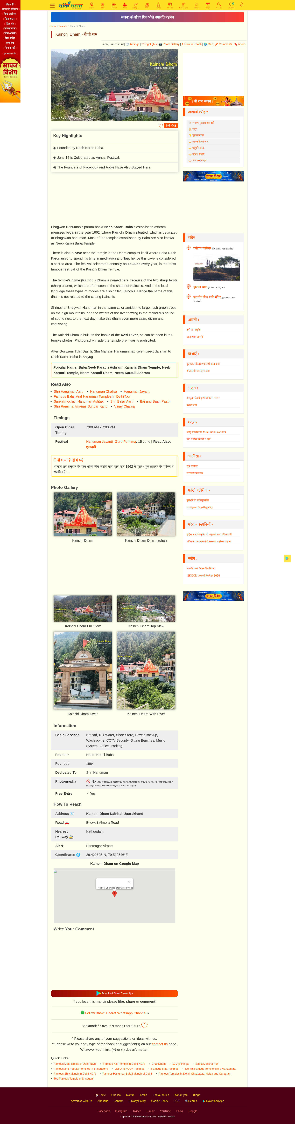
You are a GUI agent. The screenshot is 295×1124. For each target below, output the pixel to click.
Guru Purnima (125, 441)
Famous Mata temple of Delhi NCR (75, 1063)
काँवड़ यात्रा (198, 154)
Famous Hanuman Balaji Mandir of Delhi (127, 1073)
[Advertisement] (114, 199)
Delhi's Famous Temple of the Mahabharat (210, 1068)
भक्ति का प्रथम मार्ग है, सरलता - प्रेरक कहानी (209, 541)
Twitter (137, 1111)
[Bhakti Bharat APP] (287, 558)
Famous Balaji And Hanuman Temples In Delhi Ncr (92, 396)
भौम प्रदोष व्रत (199, 160)
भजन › (193, 387)
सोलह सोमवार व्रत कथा (198, 370)
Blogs (196, 1095)
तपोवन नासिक (202, 248)
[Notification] (241, 4)
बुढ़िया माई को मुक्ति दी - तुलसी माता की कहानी (209, 534)
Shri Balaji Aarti (121, 401)
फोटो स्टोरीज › (199, 490)
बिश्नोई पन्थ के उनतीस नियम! (201, 568)
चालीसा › (194, 456)
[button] (114, 894)
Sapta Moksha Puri (207, 1063)
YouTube (165, 1111)
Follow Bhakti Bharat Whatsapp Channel (115, 1013)
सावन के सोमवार (200, 141)
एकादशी (91, 447)
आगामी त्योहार (198, 112)
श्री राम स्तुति (193, 329)
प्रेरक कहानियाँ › (200, 524)
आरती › (193, 319)
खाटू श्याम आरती (195, 336)
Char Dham (159, 1063)
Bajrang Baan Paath (155, 401)
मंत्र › (192, 422)
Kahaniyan (181, 1095)
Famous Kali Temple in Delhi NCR (124, 1063)
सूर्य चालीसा (192, 466)
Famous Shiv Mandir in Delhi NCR (75, 1073)
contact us (160, 1044)
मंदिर (191, 237)
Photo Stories (161, 1095)
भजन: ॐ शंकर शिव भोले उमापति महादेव (147, 17)
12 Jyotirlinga (180, 1063)
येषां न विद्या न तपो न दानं (198, 439)
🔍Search (191, 1101)
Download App (215, 1101)
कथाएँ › (193, 353)
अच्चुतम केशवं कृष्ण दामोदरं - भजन (203, 397)
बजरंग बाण (192, 405)
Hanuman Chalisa (103, 391)
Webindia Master (166, 1116)
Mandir (63, 26)
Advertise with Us (81, 1101)
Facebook (104, 1111)
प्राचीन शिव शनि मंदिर (207, 297)
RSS (176, 1101)
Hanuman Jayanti (137, 391)
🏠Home (100, 1095)
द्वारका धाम (200, 287)
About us (102, 1101)
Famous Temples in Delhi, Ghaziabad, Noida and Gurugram (195, 1073)
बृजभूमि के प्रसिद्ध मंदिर (198, 500)
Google (192, 1111)
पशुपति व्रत (198, 147)
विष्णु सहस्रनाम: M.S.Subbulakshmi (206, 432)
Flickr (179, 1111)
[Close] (129, 882)
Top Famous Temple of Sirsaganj (74, 1078)
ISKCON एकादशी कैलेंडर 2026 (203, 575)
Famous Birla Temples (164, 1068)
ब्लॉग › (193, 558)
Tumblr (150, 1111)
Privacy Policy (137, 1101)
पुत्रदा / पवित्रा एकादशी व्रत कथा (203, 363)
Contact (118, 1101)
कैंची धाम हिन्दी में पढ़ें (68, 460)
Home (53, 26)
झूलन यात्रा (198, 135)
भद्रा (194, 129)
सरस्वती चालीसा (195, 473)
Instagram (121, 1111)
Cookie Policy (159, 1101)
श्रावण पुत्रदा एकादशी (203, 122)
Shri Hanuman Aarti (68, 391)
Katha (143, 1095)
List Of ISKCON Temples (129, 1068)
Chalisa (116, 1095)
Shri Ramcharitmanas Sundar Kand (80, 406)
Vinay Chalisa (124, 406)
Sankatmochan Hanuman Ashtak (78, 401)
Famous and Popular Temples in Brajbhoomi (81, 1068)
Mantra (130, 1095)
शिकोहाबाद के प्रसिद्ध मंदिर (200, 507)
